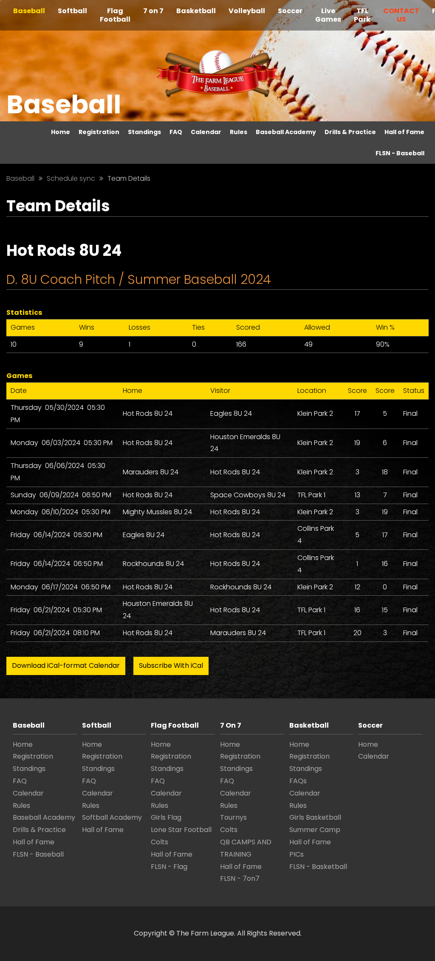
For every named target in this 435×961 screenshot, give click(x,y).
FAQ (175, 132)
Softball (72, 11)
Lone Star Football (181, 830)
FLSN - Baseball (400, 153)
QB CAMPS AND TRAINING (245, 848)
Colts (159, 842)
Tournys (233, 817)
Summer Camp (314, 830)
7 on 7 (153, 11)
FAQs (298, 781)
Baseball (29, 11)
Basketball (196, 11)
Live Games (328, 15)
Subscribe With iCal (171, 665)
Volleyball (247, 11)
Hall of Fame (404, 132)
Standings (144, 132)
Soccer (290, 11)
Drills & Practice (350, 132)
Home (60, 132)
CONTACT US (401, 15)
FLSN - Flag (169, 866)
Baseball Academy (286, 132)
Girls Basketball (315, 817)
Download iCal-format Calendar (66, 665)
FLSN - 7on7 (240, 878)
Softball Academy (112, 817)
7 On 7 (230, 725)
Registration (99, 132)
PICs (296, 854)
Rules (238, 132)
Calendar (206, 132)
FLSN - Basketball (318, 866)
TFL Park (362, 15)
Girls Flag (166, 817)
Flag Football (115, 15)
